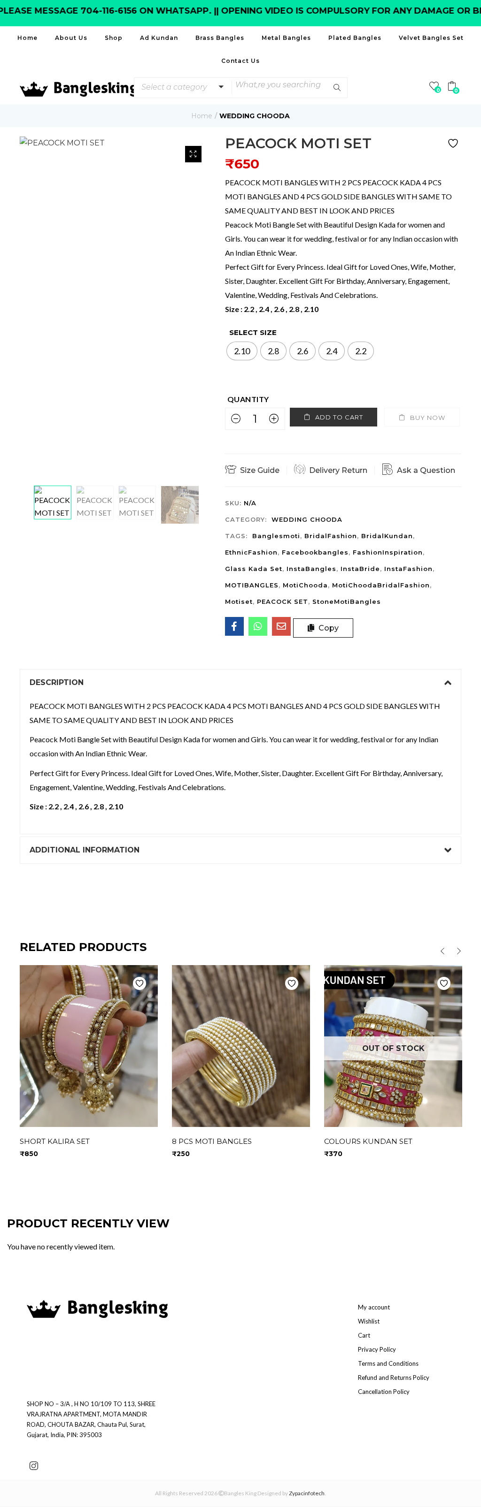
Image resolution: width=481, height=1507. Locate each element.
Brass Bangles (219, 37)
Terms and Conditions (388, 1363)
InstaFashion (408, 568)
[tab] (240, 683)
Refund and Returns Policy (393, 1377)
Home (27, 37)
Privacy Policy (377, 1349)
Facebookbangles (315, 552)
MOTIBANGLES (252, 585)
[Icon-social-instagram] (34, 1466)
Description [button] (57, 682)
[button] (181, 87)
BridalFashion (330, 536)
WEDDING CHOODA (254, 116)
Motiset (239, 601)
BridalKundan (387, 536)
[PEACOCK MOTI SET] (234, 626)
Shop (114, 37)
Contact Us (240, 60)
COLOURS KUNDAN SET (368, 1141)
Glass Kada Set (253, 568)
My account (374, 1307)
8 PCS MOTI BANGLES (212, 1141)
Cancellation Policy (384, 1391)
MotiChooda (305, 585)
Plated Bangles (354, 37)
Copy (328, 628)
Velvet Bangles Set (431, 37)
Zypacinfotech (307, 1493)
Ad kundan (159, 37)
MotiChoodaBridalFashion (381, 585)
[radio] (242, 351)
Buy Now (427, 417)
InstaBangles (311, 568)
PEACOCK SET (282, 601)
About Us (71, 37)
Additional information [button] (85, 849)
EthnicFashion (251, 552)
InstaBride (360, 568)
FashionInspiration (388, 552)
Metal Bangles (286, 37)
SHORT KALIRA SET (55, 1141)
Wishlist (369, 1321)
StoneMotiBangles (346, 601)
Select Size (253, 332)
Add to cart (339, 417)
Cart (364, 1335)
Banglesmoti (276, 536)
